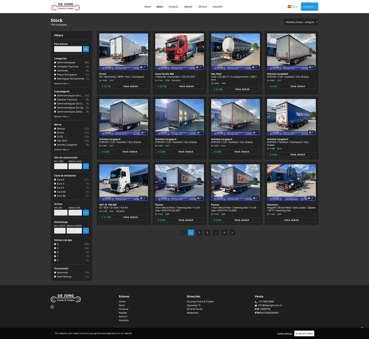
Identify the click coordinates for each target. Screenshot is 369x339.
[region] (184, 333)
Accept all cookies (304, 333)
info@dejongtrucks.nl (270, 305)
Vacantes (218, 6)
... (216, 232)
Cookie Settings (284, 333)
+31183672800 (266, 301)
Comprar (173, 6)
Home (147, 6)
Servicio (202, 6)
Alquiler (188, 6)
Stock (160, 6)
